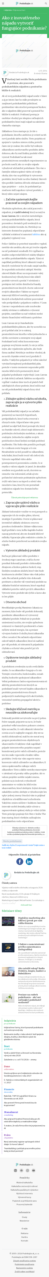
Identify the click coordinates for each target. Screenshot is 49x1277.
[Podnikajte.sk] (24, 3)
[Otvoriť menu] (3, 3)
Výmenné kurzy (24, 1197)
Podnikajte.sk (18, 1257)
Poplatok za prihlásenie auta (24, 1201)
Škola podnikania (12, 841)
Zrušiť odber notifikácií (24, 1272)
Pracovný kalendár (25, 1204)
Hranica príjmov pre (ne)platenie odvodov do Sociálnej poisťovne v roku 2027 (23, 1074)
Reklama (24, 1233)
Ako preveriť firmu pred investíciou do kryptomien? (20, 1104)
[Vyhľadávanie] (45, 3)
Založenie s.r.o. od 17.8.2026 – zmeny (20, 1060)
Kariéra (24, 1237)
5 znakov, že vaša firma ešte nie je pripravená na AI (24, 1127)
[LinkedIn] (15, 1171)
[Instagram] (28, 1171)
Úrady (24, 1217)
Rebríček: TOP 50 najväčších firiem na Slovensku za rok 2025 (20, 1097)
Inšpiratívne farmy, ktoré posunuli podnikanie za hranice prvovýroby (23, 1028)
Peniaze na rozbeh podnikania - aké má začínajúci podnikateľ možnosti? (29, 998)
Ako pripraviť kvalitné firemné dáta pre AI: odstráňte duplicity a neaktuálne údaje (22, 1120)
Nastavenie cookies (24, 1268)
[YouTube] (34, 1171)
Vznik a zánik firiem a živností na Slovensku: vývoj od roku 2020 (22, 1054)
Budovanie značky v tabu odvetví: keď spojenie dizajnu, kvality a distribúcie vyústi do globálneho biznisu (24, 1037)
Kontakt (24, 1241)
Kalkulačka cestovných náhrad (24, 1186)
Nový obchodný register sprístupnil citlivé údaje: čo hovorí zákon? (22, 1143)
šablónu (36, 234)
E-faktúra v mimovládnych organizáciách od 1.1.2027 (23, 1081)
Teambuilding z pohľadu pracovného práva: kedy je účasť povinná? (22, 1149)
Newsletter (24, 1221)
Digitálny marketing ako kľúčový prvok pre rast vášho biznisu (31, 920)
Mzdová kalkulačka (24, 1182)
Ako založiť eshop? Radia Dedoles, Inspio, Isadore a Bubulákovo (32, 971)
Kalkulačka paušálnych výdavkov (24, 1190)
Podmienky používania (24, 1264)
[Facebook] (21, 1171)
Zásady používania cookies (24, 1261)
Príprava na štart (19, 10)
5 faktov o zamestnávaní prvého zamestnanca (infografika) (31, 947)
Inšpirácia (8, 10)
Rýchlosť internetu (24, 1193)
